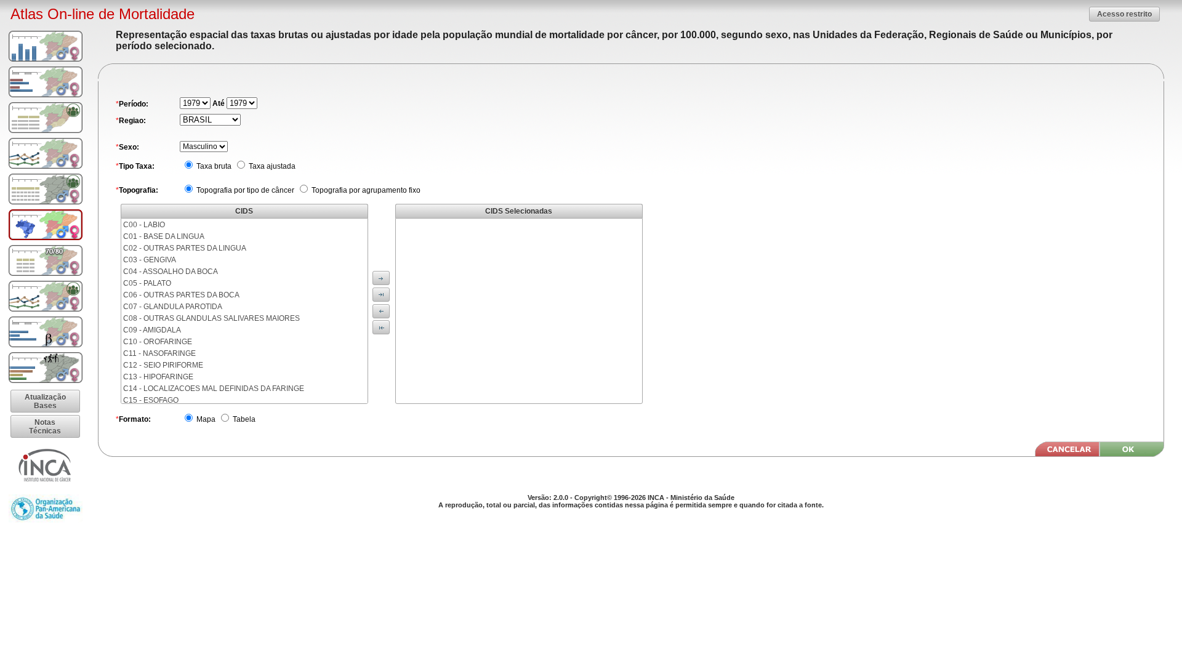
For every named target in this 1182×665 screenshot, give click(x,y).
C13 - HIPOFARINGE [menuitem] (158, 377)
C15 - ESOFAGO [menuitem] (151, 400)
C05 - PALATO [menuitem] (147, 283)
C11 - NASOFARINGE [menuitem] (159, 353)
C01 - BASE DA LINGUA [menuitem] (163, 236)
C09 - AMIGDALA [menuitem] (152, 330)
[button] (1124, 14)
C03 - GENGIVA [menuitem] (149, 260)
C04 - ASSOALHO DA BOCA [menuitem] (170, 271)
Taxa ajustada (271, 166)
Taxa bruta (213, 166)
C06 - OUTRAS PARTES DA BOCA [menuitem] (181, 295)
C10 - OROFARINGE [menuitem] (157, 341)
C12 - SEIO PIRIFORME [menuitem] (163, 365)
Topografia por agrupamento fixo (365, 190)
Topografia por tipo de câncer (244, 190)
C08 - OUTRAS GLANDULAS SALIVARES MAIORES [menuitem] (211, 318)
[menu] (244, 311)
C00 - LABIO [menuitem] (144, 224)
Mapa (205, 419)
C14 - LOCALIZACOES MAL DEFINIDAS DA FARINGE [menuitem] (213, 388)
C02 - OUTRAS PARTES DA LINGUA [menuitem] (184, 248)
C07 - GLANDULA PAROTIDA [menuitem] (172, 306)
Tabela (243, 419)
